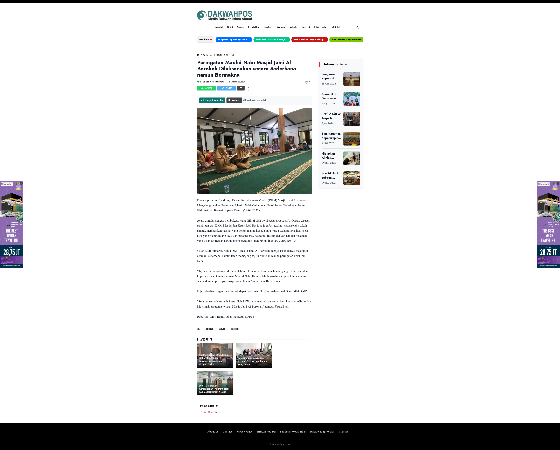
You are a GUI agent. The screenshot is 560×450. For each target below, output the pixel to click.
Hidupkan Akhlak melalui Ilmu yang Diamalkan (330, 156)
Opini (230, 27)
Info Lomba (320, 27)
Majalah (336, 27)
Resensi (306, 27)
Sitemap (343, 431)
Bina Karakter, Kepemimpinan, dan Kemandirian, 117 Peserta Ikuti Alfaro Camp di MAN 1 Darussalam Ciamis (349, 39)
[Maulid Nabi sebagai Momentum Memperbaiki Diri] (351, 178)
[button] (357, 27)
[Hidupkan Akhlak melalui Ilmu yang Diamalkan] (351, 158)
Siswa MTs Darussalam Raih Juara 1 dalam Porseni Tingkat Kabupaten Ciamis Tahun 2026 (273, 39)
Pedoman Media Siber (293, 431)
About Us (213, 431)
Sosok (240, 27)
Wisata (293, 27)
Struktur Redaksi (266, 431)
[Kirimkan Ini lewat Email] (241, 88)
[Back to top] (553, 443)
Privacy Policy (244, 431)
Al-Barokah (207, 54)
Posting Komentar (209, 412)
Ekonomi (280, 27)
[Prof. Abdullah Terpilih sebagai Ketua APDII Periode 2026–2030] (351, 119)
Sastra (268, 27)
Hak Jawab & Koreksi (322, 431)
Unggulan (230, 54)
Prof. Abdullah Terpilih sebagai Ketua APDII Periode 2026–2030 (311, 39)
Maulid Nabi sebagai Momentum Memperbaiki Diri (331, 175)
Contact (227, 431)
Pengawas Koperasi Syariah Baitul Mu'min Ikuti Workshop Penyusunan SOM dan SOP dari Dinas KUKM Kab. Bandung (235, 39)
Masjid (219, 27)
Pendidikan (254, 27)
